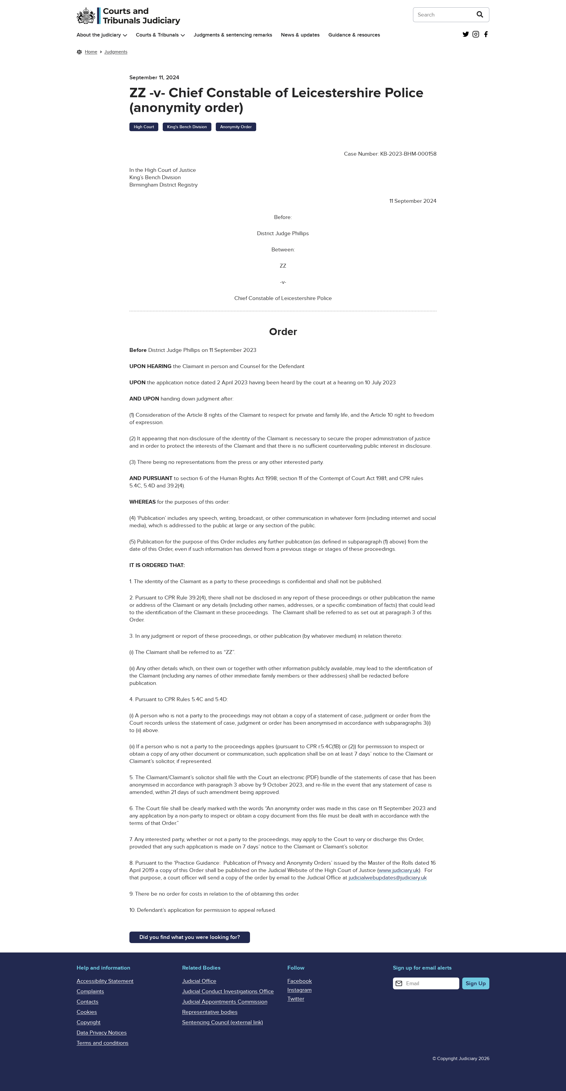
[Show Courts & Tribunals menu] (183, 35)
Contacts (87, 1001)
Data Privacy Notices (102, 1032)
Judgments (115, 52)
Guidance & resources (354, 35)
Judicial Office (199, 981)
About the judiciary (99, 35)
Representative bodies (210, 1012)
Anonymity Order (236, 126)
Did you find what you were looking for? (189, 937)
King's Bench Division (187, 126)
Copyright (89, 1022)
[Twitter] (465, 35)
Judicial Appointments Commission (224, 1001)
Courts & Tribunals (157, 35)
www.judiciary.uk (399, 870)
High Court (144, 126)
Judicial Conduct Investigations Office (228, 991)
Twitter (295, 999)
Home (91, 52)
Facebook (299, 981)
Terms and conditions (103, 1043)
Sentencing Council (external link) (222, 1022)
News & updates (300, 35)
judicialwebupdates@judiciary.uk (388, 877)
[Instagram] (475, 35)
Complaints (90, 991)
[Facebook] (485, 35)
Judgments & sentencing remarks (233, 35)
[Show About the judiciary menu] (125, 35)
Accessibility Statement (105, 981)
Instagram (299, 990)
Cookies (87, 1012)
